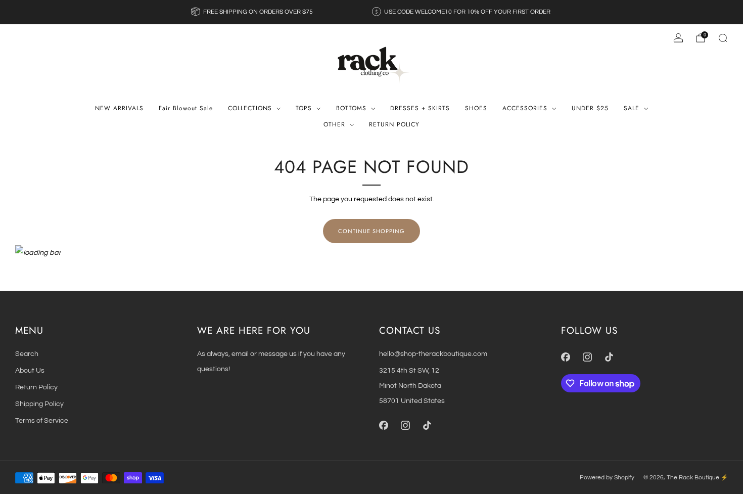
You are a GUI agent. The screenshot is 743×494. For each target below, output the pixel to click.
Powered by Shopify (607, 477)
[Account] (678, 38)
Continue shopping (371, 231)
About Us (29, 370)
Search (26, 353)
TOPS (304, 108)
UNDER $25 (590, 108)
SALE (631, 108)
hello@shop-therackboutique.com (433, 353)
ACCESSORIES (524, 108)
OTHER (334, 124)
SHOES (476, 108)
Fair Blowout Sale (186, 108)
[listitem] (252, 12)
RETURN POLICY (394, 124)
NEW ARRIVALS (119, 108)
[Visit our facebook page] (383, 425)
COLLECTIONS (250, 108)
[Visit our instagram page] (405, 425)
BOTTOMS (351, 108)
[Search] (723, 38)
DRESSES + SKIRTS (420, 108)
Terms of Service (41, 420)
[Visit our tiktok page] (427, 425)
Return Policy (36, 387)
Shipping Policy (39, 404)
